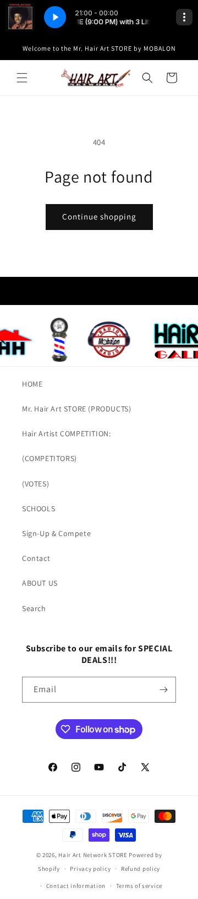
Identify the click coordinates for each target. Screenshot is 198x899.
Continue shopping (99, 216)
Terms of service (139, 886)
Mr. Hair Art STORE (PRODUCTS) (76, 409)
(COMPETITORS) (49, 458)
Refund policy (140, 869)
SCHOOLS (38, 508)
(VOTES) (35, 484)
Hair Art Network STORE (92, 855)
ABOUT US (40, 583)
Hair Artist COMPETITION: (66, 433)
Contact (36, 558)
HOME (32, 384)
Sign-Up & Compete (56, 533)
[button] (22, 78)
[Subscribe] (163, 690)
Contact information (76, 886)
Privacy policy (90, 869)
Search (34, 608)
